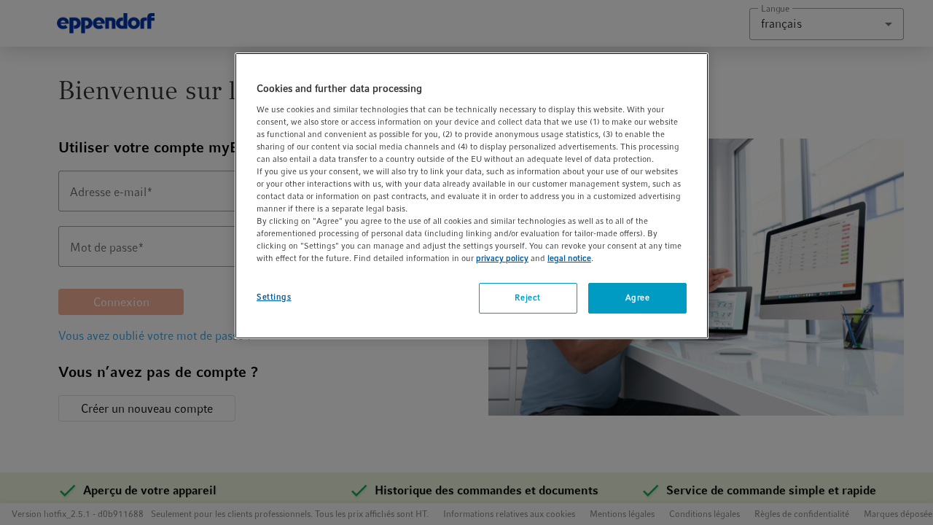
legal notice (569, 258)
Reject (527, 297)
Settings (274, 297)
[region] (471, 195)
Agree (637, 297)
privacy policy (502, 258)
